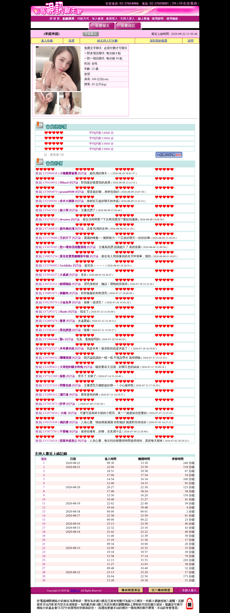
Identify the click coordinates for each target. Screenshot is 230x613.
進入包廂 (47, 40)
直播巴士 (75, 590)
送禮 (71, 40)
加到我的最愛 (158, 40)
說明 (191, 40)
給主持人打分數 (107, 40)
